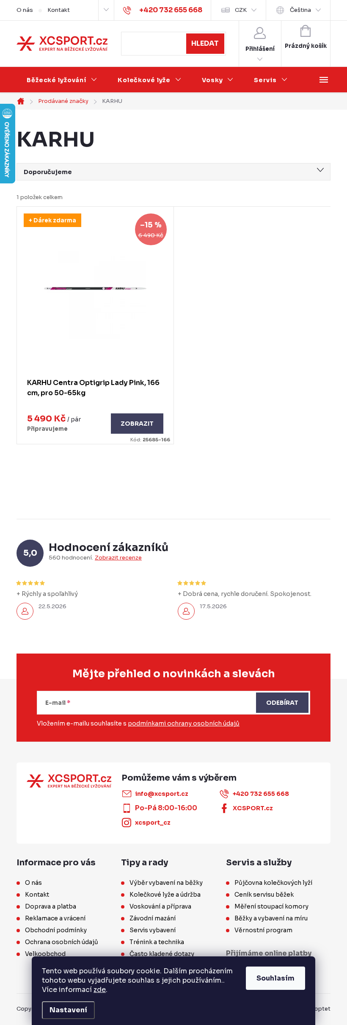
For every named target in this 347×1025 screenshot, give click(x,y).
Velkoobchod (45, 954)
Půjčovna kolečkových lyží (273, 882)
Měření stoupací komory (271, 906)
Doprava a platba (50, 906)
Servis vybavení (152, 930)
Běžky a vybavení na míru (271, 918)
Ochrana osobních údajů (61, 942)
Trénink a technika (156, 942)
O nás (25, 10)
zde (100, 989)
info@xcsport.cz (161, 794)
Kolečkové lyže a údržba (165, 894)
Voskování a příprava (160, 906)
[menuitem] (62, 80)
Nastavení (68, 1010)
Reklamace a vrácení (55, 918)
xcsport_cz (153, 822)
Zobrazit (137, 423)
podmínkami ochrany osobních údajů (184, 723)
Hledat (205, 43)
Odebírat (282, 702)
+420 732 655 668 (261, 794)
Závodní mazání (152, 918)
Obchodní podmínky (56, 930)
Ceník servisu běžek (264, 894)
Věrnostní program (263, 930)
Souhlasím (275, 978)
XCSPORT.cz (253, 808)
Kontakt (58, 10)
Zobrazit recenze (118, 557)
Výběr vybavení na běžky (166, 882)
